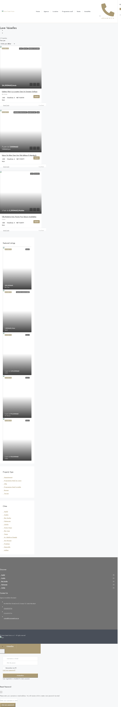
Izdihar (6, 550)
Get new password (8, 705)
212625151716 (8, 608)
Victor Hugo (8, 528)
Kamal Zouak (6, 105)
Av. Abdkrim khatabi (10, 537)
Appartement (8, 477)
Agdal (6, 512)
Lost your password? (9, 670)
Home (38, 11)
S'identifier (20, 676)
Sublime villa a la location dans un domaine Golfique (19, 92)
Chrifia (6, 524)
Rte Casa (7, 531)
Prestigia (7, 544)
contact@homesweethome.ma (11, 618)
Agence (46, 11)
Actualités (87, 11)
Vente (78, 11)
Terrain (6, 493)
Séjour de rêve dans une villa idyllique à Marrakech (19, 155)
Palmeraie (7, 521)
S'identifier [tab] (10, 646)
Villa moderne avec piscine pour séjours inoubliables (19, 217)
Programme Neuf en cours (12, 481)
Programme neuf (67, 11)
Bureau (6, 490)
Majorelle (7, 547)
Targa (6, 534)
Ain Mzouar (8, 541)
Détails (36, 96)
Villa (5, 484)
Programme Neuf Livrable (12, 487)
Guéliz (6, 515)
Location (55, 11)
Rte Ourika (7, 518)
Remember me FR (11, 668)
